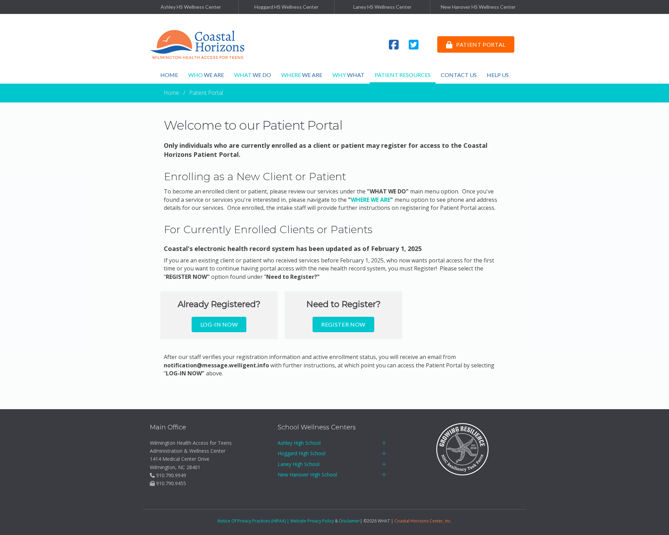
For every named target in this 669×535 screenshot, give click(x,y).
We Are (206, 74)
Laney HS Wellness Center (382, 7)
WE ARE (301, 74)
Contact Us (459, 74)
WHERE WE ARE (370, 200)
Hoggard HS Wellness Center (286, 7)
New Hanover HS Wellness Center (478, 7)
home (169, 74)
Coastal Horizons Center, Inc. (423, 521)
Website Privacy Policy (312, 521)
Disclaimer (349, 521)
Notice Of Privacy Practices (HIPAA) (251, 521)
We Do (252, 74)
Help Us (498, 74)
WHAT (348, 74)
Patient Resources (403, 74)
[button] (384, 443)
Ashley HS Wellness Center (191, 7)
